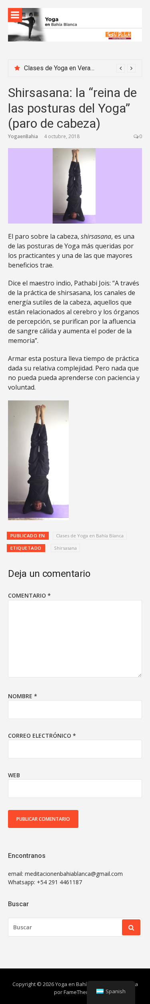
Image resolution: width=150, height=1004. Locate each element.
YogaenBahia (23, 136)
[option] (80, 68)
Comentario (29, 595)
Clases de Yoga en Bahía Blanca (90, 536)
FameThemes (80, 992)
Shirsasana (65, 548)
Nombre (22, 696)
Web (14, 775)
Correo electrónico (42, 735)
